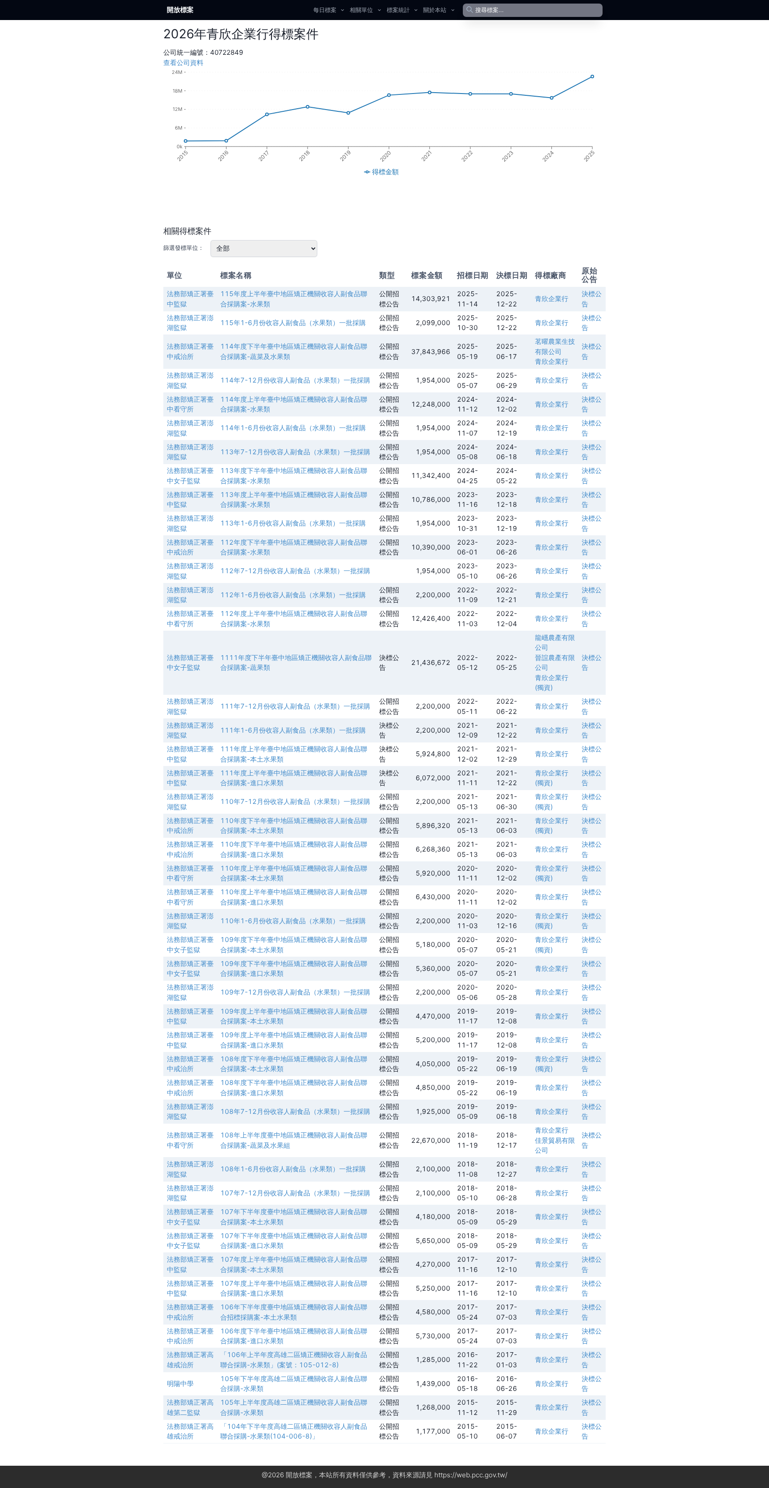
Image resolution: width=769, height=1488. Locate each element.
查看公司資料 (183, 62)
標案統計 (398, 9)
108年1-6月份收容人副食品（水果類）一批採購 (293, 1169)
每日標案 (324, 9)
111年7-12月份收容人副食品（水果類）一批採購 (295, 706)
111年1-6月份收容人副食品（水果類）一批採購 (293, 730)
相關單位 (361, 9)
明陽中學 (180, 1383)
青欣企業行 (551, 298)
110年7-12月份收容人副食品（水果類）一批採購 (295, 801)
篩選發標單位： (183, 247)
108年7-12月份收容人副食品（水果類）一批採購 (295, 1111)
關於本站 (434, 9)
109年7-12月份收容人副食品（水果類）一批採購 (295, 992)
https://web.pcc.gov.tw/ (470, 1475)
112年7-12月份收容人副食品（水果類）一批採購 (295, 571)
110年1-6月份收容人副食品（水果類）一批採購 (293, 921)
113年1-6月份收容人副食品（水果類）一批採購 (293, 523)
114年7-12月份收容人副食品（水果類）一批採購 (295, 380)
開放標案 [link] (180, 9)
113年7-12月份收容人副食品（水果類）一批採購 (295, 452)
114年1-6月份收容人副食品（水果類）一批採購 (293, 428)
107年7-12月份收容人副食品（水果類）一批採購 (295, 1193)
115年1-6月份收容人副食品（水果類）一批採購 (293, 322)
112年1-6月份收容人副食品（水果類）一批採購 (293, 595)
